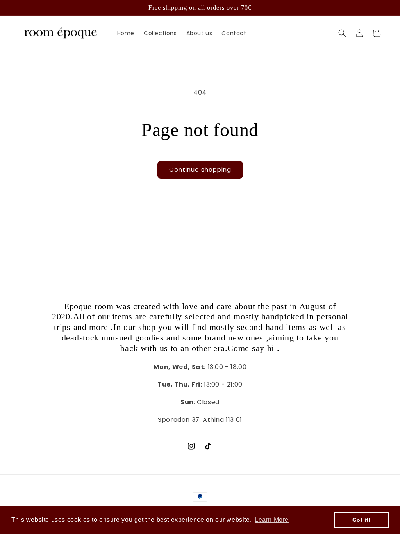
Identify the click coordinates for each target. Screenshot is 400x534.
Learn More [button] (272, 519)
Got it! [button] (361, 520)
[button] (342, 33)
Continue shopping (200, 169)
